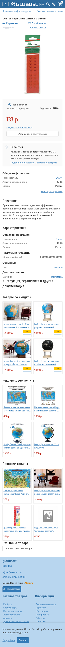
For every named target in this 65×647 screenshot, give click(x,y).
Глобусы (7, 604)
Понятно (23, 640)
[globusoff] (27, 4)
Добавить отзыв (37, 27)
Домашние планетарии (16, 621)
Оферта (40, 618)
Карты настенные (12, 611)
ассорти (58, 266)
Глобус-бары (10, 607)
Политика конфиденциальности (48, 623)
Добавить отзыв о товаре (18, 548)
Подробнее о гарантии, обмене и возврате (33, 162)
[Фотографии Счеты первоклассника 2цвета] (32, 64)
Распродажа (42, 614)
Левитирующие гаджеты (11, 616)
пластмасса (56, 276)
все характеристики (51, 191)
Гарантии (41, 607)
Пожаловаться (13, 589)
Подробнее (8, 640)
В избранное (39, 23)
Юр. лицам (42, 611)
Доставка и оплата (46, 604)
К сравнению (13, 23)
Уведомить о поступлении (32, 134)
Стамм (59, 177)
